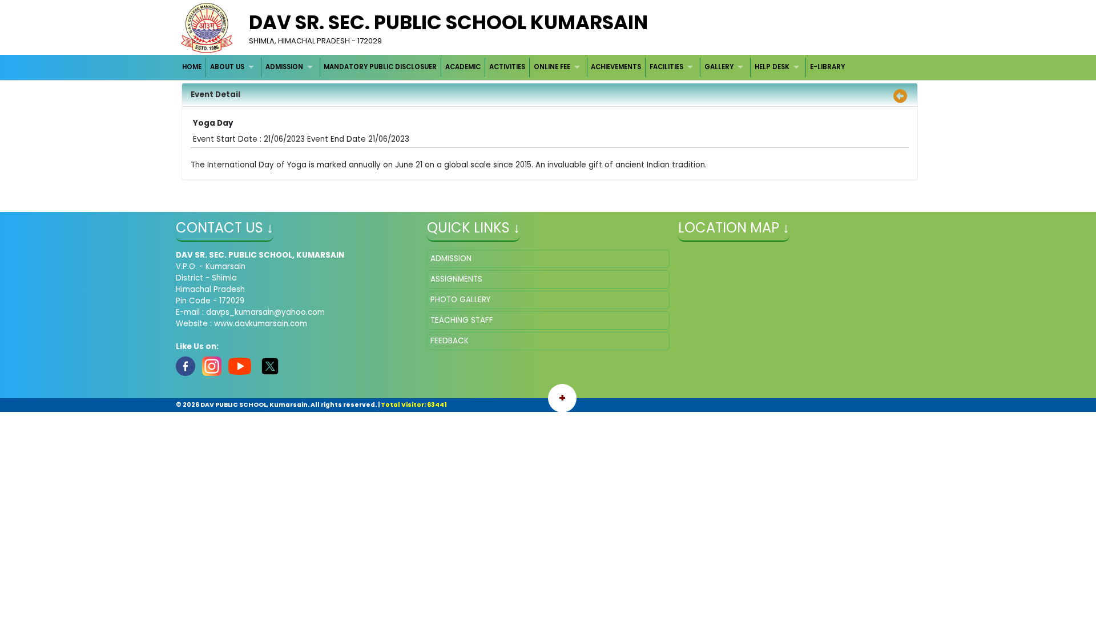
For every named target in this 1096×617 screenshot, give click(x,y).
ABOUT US (227, 66)
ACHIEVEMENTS (616, 66)
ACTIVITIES (507, 66)
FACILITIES (666, 66)
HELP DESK (772, 66)
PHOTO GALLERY (460, 299)
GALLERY (719, 66)
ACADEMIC (463, 66)
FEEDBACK (449, 340)
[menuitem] (193, 67)
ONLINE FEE (552, 66)
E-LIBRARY (827, 66)
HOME (192, 66)
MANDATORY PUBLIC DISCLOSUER (380, 66)
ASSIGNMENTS (456, 279)
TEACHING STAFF (461, 320)
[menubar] (514, 67)
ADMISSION (284, 66)
